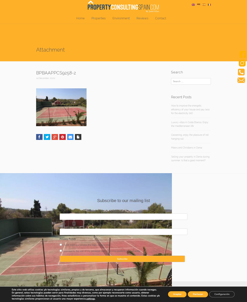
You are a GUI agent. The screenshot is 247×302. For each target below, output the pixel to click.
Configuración (222, 294)
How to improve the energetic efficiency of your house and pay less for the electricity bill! (190, 109)
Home (80, 18)
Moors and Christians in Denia (186, 147)
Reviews (142, 18)
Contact (160, 18)
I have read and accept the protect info (86, 245)
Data (95, 245)
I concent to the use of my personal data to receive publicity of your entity (101, 251)
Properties (98, 18)
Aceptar (177, 294)
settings (90, 298)
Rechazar (198, 294)
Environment (121, 18)
